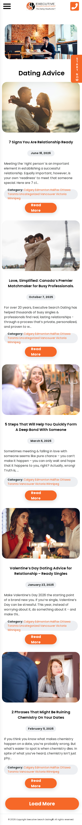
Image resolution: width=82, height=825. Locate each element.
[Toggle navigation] (7, 6)
